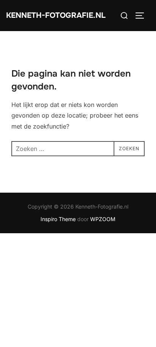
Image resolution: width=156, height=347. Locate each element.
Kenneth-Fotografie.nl (56, 15)
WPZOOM (102, 219)
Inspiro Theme (58, 219)
